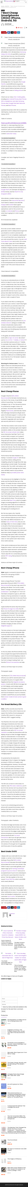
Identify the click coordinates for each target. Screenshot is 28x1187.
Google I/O (15, 458)
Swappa (3, 205)
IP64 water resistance (15, 786)
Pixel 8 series (9, 411)
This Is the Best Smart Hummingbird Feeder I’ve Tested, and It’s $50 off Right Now (20, 968)
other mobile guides (19, 97)
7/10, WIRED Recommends (17, 676)
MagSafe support (6, 626)
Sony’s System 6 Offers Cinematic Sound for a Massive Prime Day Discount (7, 943)
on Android (9, 211)
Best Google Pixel (11, 103)
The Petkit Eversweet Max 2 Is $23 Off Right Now (6, 962)
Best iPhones (12, 105)
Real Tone (13, 500)
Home (2, 6)
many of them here (12, 522)
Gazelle (11, 205)
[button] (8, 138)
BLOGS (7, 6)
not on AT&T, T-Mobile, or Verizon (15, 340)
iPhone (17, 211)
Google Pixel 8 (5, 190)
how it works (11, 896)
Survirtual (8, 24)
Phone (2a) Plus (10, 879)
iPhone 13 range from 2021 (11, 609)
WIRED (13, 123)
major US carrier (13, 338)
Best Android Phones (13, 99)
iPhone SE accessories (12, 662)
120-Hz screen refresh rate (11, 432)
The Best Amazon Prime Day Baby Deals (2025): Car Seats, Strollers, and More (20, 946)
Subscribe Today (11, 134)
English (17, 1)
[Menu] (2, 2)
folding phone (18, 90)
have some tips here (18, 200)
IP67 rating (8, 556)
